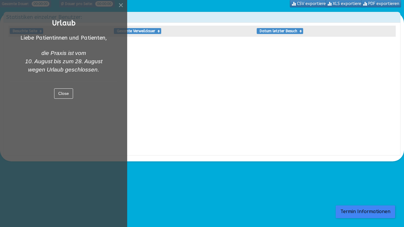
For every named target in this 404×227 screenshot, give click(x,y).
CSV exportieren (312, 3)
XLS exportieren (348, 3)
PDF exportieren (383, 3)
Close (63, 93)
